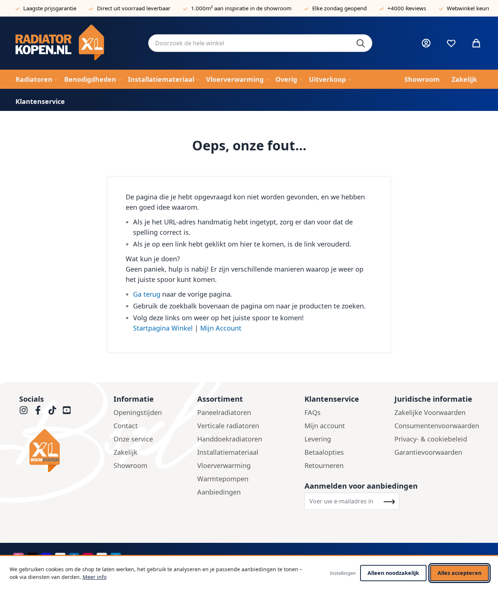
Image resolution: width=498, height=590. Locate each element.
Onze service (133, 438)
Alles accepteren (459, 572)
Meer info (95, 576)
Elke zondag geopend (339, 8)
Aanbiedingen (219, 492)
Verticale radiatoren (228, 425)
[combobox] (260, 43)
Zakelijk (125, 452)
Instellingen (343, 573)
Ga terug (146, 294)
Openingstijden (138, 412)
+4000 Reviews (406, 8)
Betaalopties (324, 452)
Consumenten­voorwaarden (436, 425)
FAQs (312, 412)
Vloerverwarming (224, 465)
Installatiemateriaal (227, 452)
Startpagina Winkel (163, 328)
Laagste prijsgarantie (49, 8)
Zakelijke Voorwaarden (430, 412)
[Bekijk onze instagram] (23, 410)
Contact (126, 425)
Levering (317, 438)
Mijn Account (220, 328)
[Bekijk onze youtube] (66, 410)
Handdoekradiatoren (229, 438)
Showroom (130, 465)
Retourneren (324, 465)
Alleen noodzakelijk (393, 572)
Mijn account (324, 425)
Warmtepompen (222, 478)
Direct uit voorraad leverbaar (133, 8)
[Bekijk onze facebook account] (38, 410)
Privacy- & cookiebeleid (430, 438)
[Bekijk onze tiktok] (52, 410)
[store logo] (76, 43)
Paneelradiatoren (224, 412)
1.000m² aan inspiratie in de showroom (241, 8)
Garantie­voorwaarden (428, 452)
